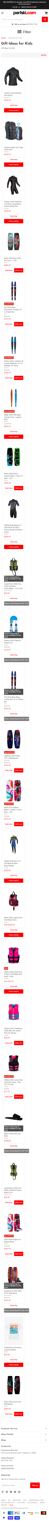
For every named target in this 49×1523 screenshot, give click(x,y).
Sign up (35, 1485)
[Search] (45, 19)
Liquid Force (8, 590)
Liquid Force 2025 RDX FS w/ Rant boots (13, 1292)
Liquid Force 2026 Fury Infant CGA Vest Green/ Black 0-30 (13, 1190)
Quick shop (13, 105)
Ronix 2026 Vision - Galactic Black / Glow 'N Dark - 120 (13, 476)
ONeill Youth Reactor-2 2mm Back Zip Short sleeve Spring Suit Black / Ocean (13, 528)
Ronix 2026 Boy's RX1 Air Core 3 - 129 (12, 259)
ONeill (6, 534)
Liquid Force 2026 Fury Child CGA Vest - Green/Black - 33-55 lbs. (13, 586)
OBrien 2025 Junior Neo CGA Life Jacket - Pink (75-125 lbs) (13, 1082)
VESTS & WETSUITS (8, 1503)
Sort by (43, 55)
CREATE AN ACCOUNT (29, 7)
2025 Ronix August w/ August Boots (12, 1240)
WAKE (3, 1500)
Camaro (6, 97)
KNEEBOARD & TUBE (36, 1500)
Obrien (6, 368)
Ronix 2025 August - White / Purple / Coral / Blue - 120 (13, 809)
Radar (6, 421)
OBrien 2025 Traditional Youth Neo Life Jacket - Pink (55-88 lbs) (13, 1030)
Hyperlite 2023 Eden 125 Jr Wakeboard (12, 757)
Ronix (6, 262)
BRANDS (4, 1505)
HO (5, 314)
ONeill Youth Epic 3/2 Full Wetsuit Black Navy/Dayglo (12, 863)
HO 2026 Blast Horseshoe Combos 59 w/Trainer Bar (13, 309)
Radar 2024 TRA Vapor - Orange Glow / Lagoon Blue (13, 417)
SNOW (42, 1503)
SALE (11, 1505)
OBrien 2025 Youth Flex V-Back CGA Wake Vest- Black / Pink (13, 974)
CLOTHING (21, 1503)
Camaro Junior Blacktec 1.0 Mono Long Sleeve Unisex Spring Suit (13, 204)
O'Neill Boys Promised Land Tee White (12, 1348)
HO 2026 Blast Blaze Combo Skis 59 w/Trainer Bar (13, 699)
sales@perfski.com (7, 1468)
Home (3, 38)
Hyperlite (7, 760)
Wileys (6, 1138)
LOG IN (14, 7)
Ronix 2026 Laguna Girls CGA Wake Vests (13, 918)
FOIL (24, 1500)
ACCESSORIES (32, 1503)
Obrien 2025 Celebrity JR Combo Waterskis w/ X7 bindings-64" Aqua (13, 363)
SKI (9, 1500)
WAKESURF (17, 1500)
